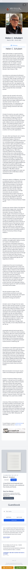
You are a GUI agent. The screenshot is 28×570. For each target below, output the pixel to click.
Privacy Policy (10, 564)
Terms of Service (18, 564)
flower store (18, 425)
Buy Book (14, 479)
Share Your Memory (8, 498)
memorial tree (19, 423)
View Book (6, 479)
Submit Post (14, 520)
